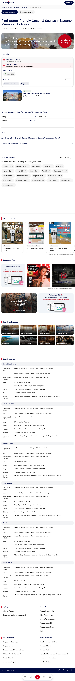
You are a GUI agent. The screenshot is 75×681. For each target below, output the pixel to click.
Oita (40, 396)
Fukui (32, 377)
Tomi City (46, 171)
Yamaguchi (42, 389)
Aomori (23, 368)
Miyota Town (8, 176)
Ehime (29, 392)
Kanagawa (48, 373)
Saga (21, 396)
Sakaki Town (66, 180)
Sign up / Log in (8, 611)
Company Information (48, 658)
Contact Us (8, 658)
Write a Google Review (11, 654)
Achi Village (7, 180)
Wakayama (40, 385)
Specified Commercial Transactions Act (54, 654)
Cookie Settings (45, 662)
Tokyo (42, 373)
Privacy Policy (45, 650)
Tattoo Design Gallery (47, 611)
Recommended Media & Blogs (13, 650)
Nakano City (8, 171)
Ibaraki (16, 373)
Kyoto (20, 385)
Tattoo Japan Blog (46, 623)
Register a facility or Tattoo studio (15, 615)
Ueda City (36, 166)
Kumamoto (34, 396)
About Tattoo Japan (47, 619)
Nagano (24, 7)
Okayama (28, 389)
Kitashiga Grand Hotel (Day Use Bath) (36, 93)
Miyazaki (44, 396)
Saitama (32, 373)
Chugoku (5, 389)
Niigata (16, 377)
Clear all (68, 80)
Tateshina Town (23, 176)
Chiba (37, 373)
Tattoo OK (10, 74)
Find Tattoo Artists (46, 615)
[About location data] (71, 66)
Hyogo (30, 385)
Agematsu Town (22, 180)
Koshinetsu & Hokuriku (7, 378)
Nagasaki (27, 396)
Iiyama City (34, 171)
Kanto (4, 374)
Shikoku (5, 393)
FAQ (41, 631)
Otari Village (52, 180)
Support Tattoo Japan (11, 642)
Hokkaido (17, 368)
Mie (29, 382)
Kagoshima (51, 396)
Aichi (25, 382)
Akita (36, 368)
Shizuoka (20, 382)
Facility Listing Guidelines (48, 642)
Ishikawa (27, 377)
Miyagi (32, 368)
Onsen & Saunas (13, 7)
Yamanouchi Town (11, 84)
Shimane (21, 389)
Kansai (5, 386)
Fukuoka (16, 396)
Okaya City (48, 166)
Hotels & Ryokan (27, 12)
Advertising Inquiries (10, 662)
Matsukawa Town (55, 176)
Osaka (25, 385)
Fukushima (49, 368)
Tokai (4, 382)
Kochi (33, 392)
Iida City (59, 166)
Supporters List (8, 646)
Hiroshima (35, 389)
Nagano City (8, 166)
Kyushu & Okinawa (6, 397)
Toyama (21, 377)
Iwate (27, 368)
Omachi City (21, 171)
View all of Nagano (67, 158)
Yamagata (42, 368)
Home (3, 7)
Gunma (27, 373)
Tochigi (21, 373)
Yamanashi (39, 377)
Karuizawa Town (60, 171)
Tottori (16, 389)
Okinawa (58, 396)
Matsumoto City (22, 166)
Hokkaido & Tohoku (6, 369)
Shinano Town (8, 185)
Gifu (15, 382)
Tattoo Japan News (47, 627)
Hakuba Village (38, 180)
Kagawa (23, 392)
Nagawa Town (39, 176)
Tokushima (17, 392)
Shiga (15, 385)
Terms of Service (46, 646)
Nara (34, 385)
